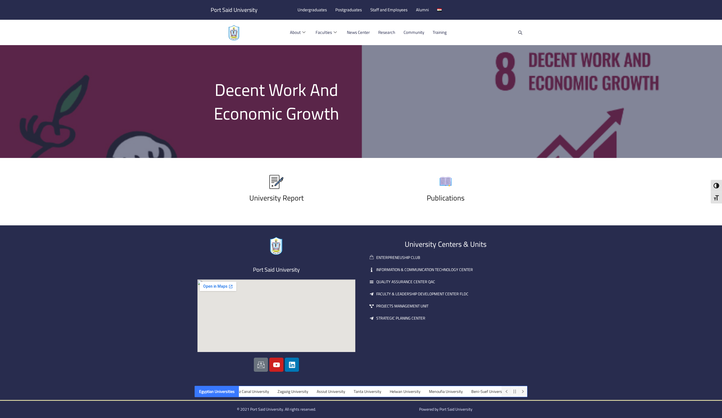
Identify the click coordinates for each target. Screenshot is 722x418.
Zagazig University (282, 391)
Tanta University (357, 391)
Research (386, 32)
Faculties (324, 32)
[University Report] (276, 182)
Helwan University (395, 391)
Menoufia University (436, 391)
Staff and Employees (389, 10)
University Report (276, 198)
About (295, 32)
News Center (358, 32)
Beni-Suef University (478, 391)
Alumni (422, 10)
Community (414, 32)
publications (446, 198)
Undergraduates (312, 10)
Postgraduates (348, 10)
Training (440, 32)
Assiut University (321, 391)
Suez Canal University (241, 391)
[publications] (446, 182)
